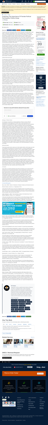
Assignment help (20, 406)
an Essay (41, 54)
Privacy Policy (4, 420)
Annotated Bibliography (6, 183)
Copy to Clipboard (6, 333)
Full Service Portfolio (40, 65)
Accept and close (4, 12)
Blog (29, 409)
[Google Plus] (8, 397)
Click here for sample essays (27, 7)
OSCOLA (29, 324)
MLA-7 (10, 324)
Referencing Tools (39, 102)
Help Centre (42, 405)
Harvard (14, 324)
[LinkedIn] (6, 397)
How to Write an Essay (40, 99)
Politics (9, 14)
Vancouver (19, 324)
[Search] (34, 1)
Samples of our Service (40, 63)
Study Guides (30, 403)
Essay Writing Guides (40, 104)
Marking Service (39, 62)
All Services (19, 408)
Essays (5, 14)
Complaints (42, 403)
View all (32, 337)
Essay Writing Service (21, 399)
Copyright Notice (19, 420)
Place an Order (40, 373)
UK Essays (5, 19)
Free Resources (31, 405)
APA (3, 324)
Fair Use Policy (42, 401)
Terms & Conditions (11, 420)
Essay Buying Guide (31, 407)
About (41, 399)
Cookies (24, 420)
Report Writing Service (40, 57)
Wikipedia (25, 324)
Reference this (5, 27)
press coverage (27, 364)
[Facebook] (3, 397)
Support (25, 1)
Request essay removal (7, 357)
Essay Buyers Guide (40, 101)
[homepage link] (2, 14)
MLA (7, 324)
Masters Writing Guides (40, 105)
